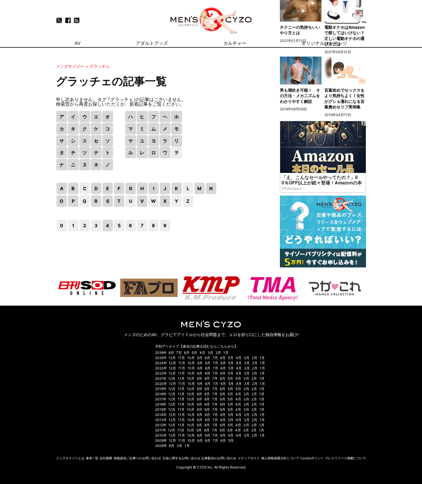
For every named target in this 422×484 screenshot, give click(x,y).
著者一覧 (92, 458)
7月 (179, 352)
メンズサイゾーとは (70, 458)
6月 (186, 352)
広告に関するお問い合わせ (181, 458)
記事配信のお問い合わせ (219, 458)
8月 (171, 352)
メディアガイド (249, 458)
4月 (202, 352)
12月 (172, 358)
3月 (210, 352)
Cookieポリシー (312, 458)
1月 (226, 352)
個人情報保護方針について (280, 458)
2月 (218, 352)
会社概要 (106, 458)
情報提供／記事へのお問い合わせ (137, 458)
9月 (199, 358)
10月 (191, 358)
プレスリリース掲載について (345, 458)
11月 (181, 358)
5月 (194, 352)
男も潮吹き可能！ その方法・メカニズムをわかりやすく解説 (300, 96)
